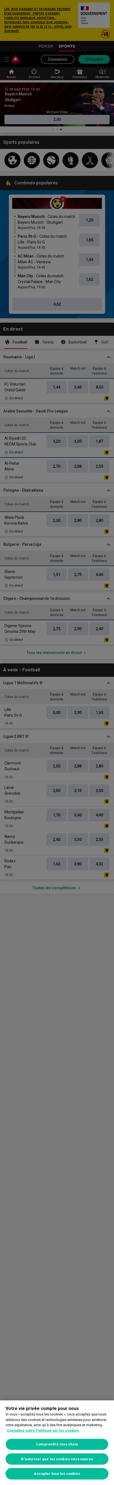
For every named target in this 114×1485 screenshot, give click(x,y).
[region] (57, 1442)
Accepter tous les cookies (57, 1474)
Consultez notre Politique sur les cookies (43, 1430)
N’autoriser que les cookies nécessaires (57, 1459)
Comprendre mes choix (57, 1444)
